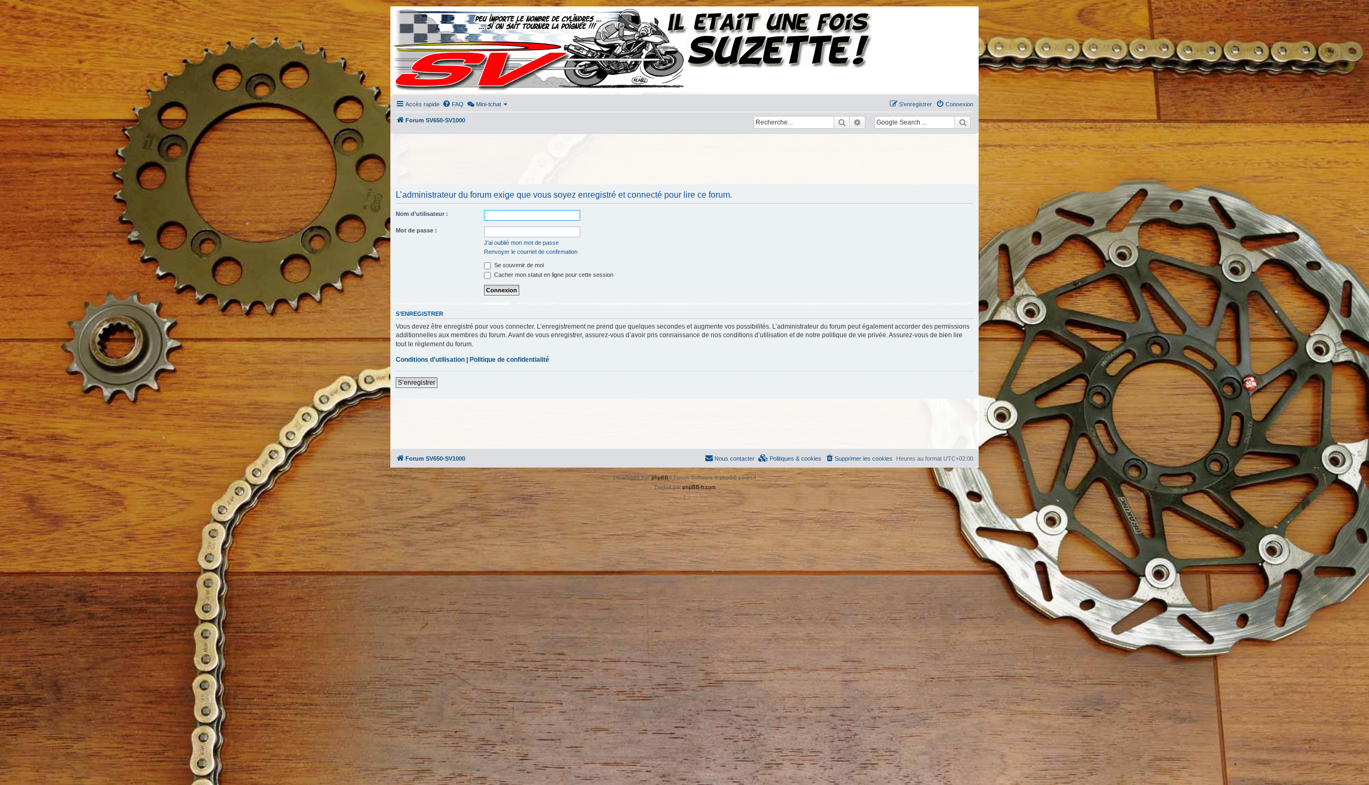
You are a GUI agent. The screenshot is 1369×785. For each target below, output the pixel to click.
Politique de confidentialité (509, 359)
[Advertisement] (684, 160)
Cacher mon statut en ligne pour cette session (553, 274)
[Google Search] (963, 122)
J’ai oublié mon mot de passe (521, 242)
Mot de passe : (416, 230)
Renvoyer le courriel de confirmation (531, 251)
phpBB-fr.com (699, 487)
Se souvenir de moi (518, 265)
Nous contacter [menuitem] (734, 458)
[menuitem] (453, 104)
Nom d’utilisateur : (422, 214)
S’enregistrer (416, 382)
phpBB (659, 477)
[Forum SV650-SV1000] (439, 49)
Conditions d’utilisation (430, 359)
